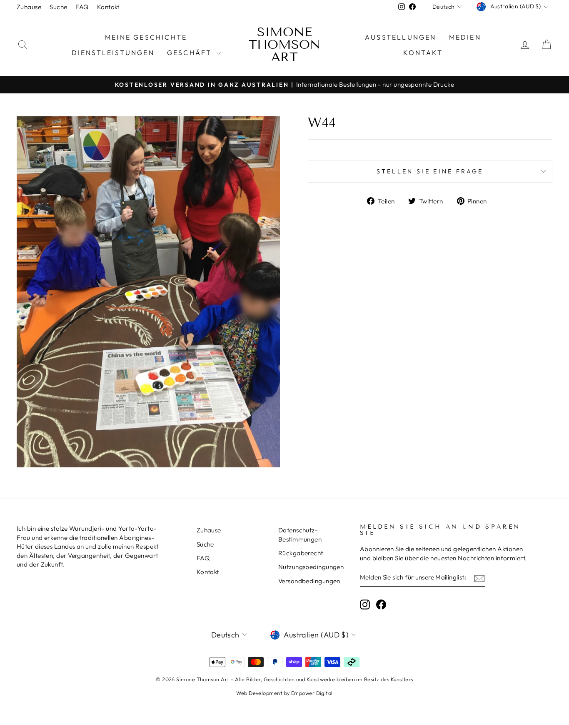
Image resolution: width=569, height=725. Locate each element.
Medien (465, 37)
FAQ (81, 7)
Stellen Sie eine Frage (430, 171)
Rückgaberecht (300, 553)
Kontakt (108, 7)
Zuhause (29, 7)
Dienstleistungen (113, 52)
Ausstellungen (401, 37)
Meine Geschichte (146, 37)
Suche (58, 7)
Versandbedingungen (309, 581)
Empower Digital (312, 693)
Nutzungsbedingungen (311, 567)
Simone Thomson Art (285, 45)
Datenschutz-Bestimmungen (300, 534)
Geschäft (191, 52)
